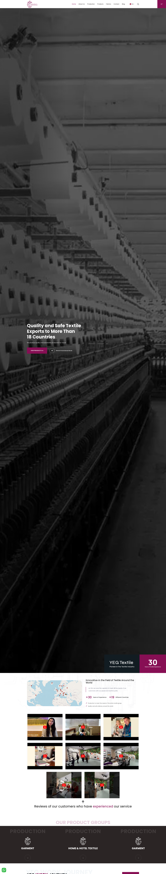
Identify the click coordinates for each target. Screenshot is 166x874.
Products (100, 4)
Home (74, 4)
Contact (116, 4)
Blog (123, 4)
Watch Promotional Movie (64, 350)
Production (91, 4)
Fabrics (108, 4)
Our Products (36, 350)
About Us (82, 4)
